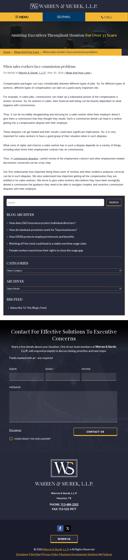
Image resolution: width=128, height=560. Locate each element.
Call (108, 17)
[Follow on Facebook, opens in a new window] (60, 528)
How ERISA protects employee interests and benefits (41, 236)
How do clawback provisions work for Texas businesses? (43, 229)
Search (114, 202)
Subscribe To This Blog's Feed (28, 307)
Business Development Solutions (80, 554)
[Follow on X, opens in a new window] (68, 528)
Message (15, 387)
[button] (125, 537)
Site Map (35, 554)
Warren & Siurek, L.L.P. (32, 72)
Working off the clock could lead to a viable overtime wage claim (47, 243)
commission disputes (25, 158)
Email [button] (65, 17)
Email (50, 368)
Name (13, 368)
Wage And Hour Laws (78, 72)
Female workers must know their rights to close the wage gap (46, 250)
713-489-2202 (69, 504)
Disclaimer (15, 430)
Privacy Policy (50, 554)
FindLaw (107, 554)
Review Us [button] (64, 539)
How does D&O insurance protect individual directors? (42, 223)
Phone (86, 368)
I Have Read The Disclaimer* (32, 438)
